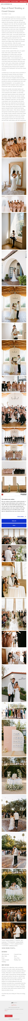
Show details (20, 516)
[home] (6, 4)
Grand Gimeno (23, 1)
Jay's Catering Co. (5, 1)
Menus (15, 956)
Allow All (14, 520)
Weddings (4, 961)
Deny (14, 525)
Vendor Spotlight (5, 960)
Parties (3, 958)
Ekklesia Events (13, 945)
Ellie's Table (14, 1)
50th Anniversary (5, 954)
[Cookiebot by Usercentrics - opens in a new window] (20, 494)
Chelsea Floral (18, 943)
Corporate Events (17, 954)
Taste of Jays (17, 958)
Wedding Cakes (17, 960)
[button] (26, 4)
